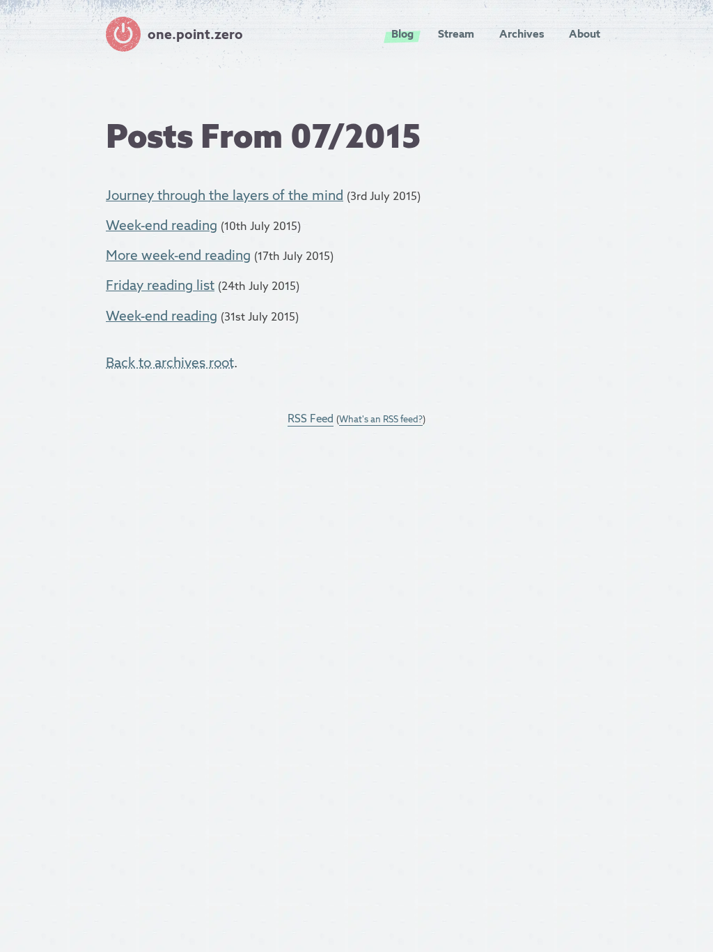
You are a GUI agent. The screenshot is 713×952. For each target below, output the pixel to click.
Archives (521, 33)
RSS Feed (311, 418)
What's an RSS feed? (381, 419)
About (584, 33)
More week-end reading (178, 255)
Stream (456, 33)
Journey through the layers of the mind (224, 195)
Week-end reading (161, 225)
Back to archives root (170, 362)
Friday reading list (160, 285)
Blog (402, 33)
